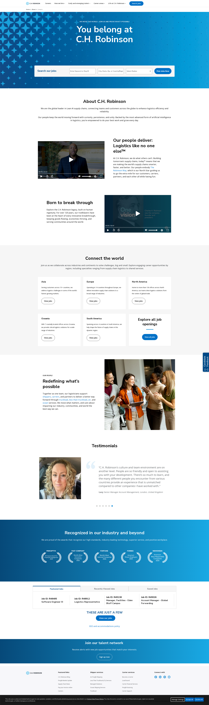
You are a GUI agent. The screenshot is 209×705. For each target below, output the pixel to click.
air (89, 399)
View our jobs (105, 618)
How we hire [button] (59, 3)
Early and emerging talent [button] (78, 3)
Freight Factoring (127, 687)
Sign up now (104, 657)
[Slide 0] (97, 506)
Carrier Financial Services (130, 684)
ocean (45, 402)
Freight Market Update (65, 680)
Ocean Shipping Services (97, 687)
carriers (55, 396)
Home (28, 9)
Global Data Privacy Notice (95, 699)
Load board (126, 680)
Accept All (189, 699)
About (34, 9)
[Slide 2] (103, 506)
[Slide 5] (112, 506)
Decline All (199, 699)
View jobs (48, 301)
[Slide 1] (100, 506)
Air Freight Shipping (96, 677)
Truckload (93, 691)
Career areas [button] (99, 3)
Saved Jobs (152, 589)
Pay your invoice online (65, 687)
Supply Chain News (64, 684)
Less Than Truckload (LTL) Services (100, 680)
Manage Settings (178, 699)
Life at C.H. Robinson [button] (116, 3)
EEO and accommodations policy (104, 626)
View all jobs (150, 337)
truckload (63, 399)
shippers (47, 396)
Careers (48, 3)
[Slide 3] (106, 506)
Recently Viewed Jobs (104, 589)
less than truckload (78, 399)
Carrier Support (127, 691)
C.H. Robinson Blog (64, 677)
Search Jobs (136, 3)
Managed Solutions (96, 684)
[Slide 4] (109, 506)
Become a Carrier (127, 677)
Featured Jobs (56, 589)
